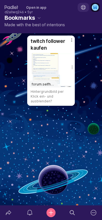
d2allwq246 (14, 12)
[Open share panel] (8, 212)
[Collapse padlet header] (39, 17)
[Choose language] (83, 7)
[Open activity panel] (29, 212)
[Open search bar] (72, 212)
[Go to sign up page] (95, 7)
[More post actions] (68, 42)
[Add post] (51, 212)
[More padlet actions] (93, 212)
